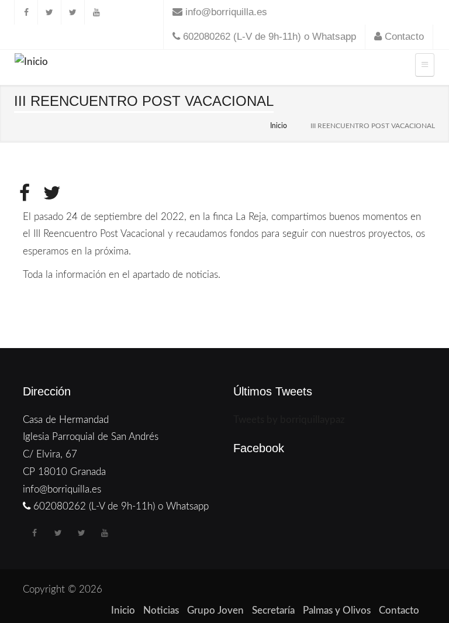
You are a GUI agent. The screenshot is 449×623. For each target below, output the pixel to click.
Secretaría (273, 610)
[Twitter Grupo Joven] (72, 12)
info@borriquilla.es (226, 12)
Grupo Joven (215, 610)
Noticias (161, 610)
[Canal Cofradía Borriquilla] (96, 12)
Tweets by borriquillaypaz (289, 420)
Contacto (404, 36)
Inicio (278, 125)
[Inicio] (31, 64)
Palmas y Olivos (337, 610)
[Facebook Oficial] (25, 12)
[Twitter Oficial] (49, 12)
